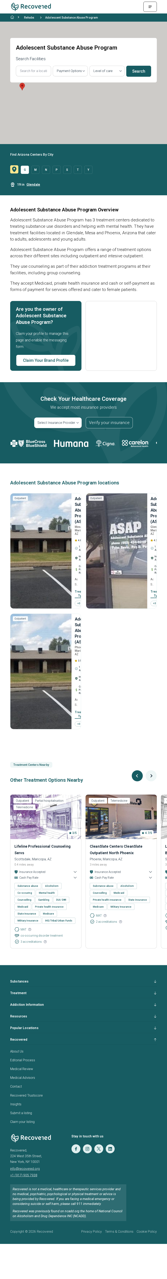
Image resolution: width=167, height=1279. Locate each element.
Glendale (33, 185)
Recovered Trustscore (26, 1095)
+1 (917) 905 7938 (23, 1175)
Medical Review (21, 1069)
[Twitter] (98, 1148)
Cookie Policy (147, 1231)
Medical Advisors (22, 1078)
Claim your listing (22, 1122)
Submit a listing (21, 1113)
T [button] (78, 169)
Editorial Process (22, 1060)
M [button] (35, 169)
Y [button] (88, 169)
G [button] (25, 169)
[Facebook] (75, 1148)
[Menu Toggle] (150, 7)
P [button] (56, 169)
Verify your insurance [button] (109, 422)
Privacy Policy (91, 1231)
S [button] (67, 169)
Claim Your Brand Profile (46, 360)
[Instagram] (87, 1148)
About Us (16, 1051)
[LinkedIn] (110, 1148)
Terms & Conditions (119, 1231)
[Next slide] (151, 776)
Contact (16, 1086)
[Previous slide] (137, 776)
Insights (15, 1104)
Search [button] (138, 71)
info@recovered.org (25, 1169)
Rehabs (29, 17)
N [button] (46, 169)
